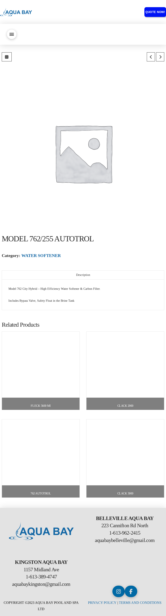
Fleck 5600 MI (41, 405)
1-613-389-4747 (41, 577)
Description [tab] (83, 275)
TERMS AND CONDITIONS (140, 602)
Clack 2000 (125, 405)
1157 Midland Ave (41, 569)
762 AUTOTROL (40, 493)
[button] (11, 34)
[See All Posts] (7, 56)
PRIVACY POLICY (102, 602)
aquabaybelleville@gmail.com (125, 540)
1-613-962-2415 (124, 533)
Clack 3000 (125, 493)
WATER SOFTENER (41, 255)
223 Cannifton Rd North (124, 525)
